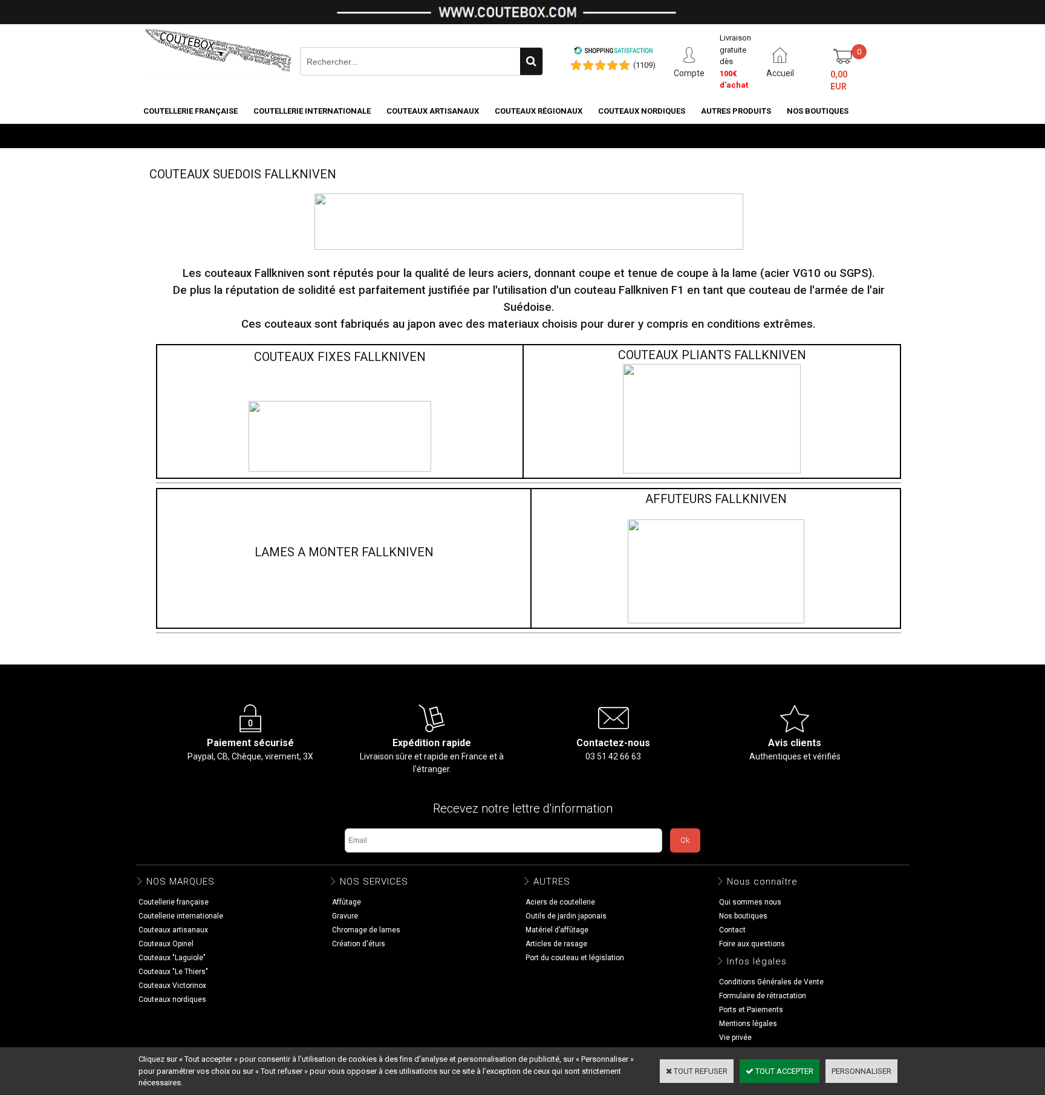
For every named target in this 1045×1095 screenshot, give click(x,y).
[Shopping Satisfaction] (613, 52)
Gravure (345, 916)
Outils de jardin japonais (566, 916)
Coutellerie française (190, 110)
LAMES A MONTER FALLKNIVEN (344, 552)
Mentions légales (748, 1023)
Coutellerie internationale (312, 110)
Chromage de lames (366, 930)
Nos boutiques (817, 110)
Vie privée (735, 1037)
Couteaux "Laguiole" (172, 958)
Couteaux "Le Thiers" (173, 971)
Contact (732, 930)
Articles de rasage (556, 944)
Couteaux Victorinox (172, 985)
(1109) (644, 65)
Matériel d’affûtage (557, 930)
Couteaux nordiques (641, 110)
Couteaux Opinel (166, 944)
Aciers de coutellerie (560, 902)
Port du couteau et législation (575, 958)
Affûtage (346, 902)
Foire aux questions (752, 944)
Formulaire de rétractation (762, 996)
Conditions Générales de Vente (771, 982)
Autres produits (736, 110)
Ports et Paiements (751, 1010)
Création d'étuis (358, 944)
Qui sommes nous (750, 902)
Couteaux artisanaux (432, 110)
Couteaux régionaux (538, 110)
